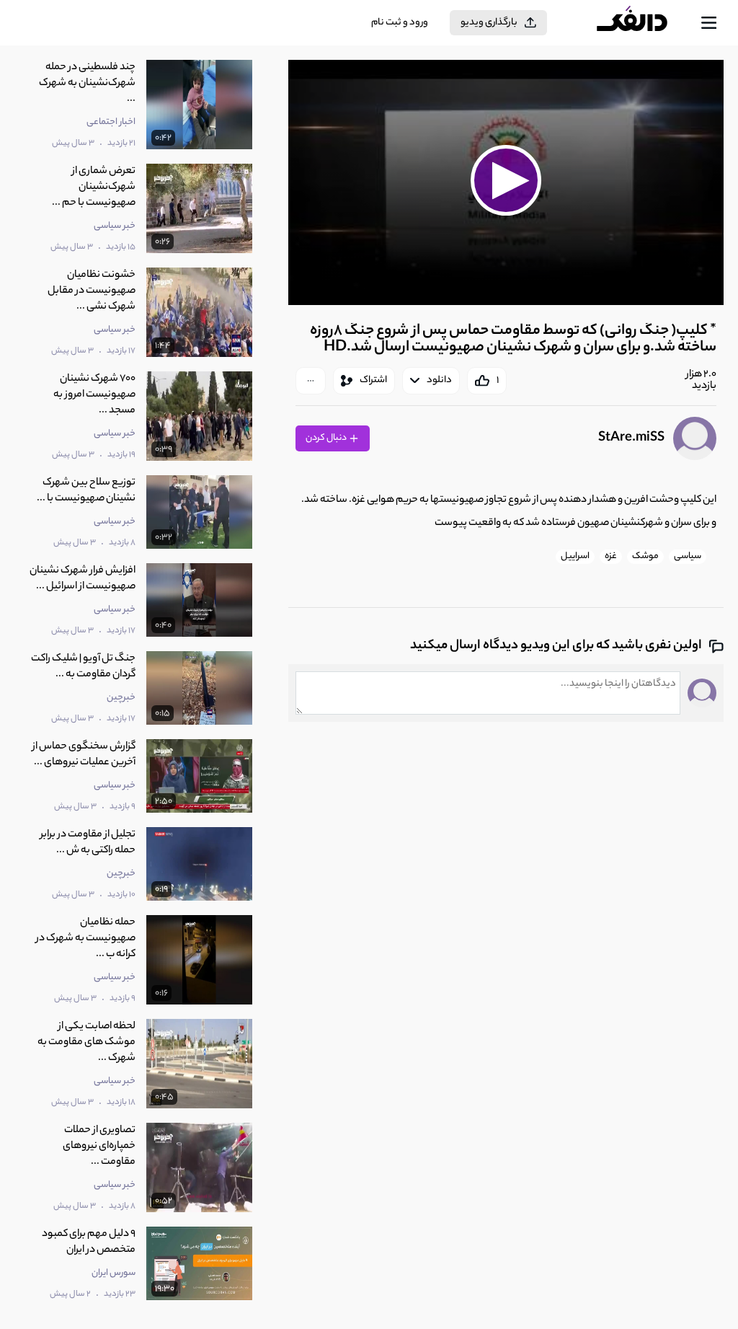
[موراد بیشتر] (310, 380)
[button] (506, 180)
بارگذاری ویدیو (489, 22)
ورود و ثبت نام (399, 22)
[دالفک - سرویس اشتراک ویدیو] (643, 23)
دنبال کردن (327, 438)
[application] (506, 182)
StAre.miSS (631, 438)
